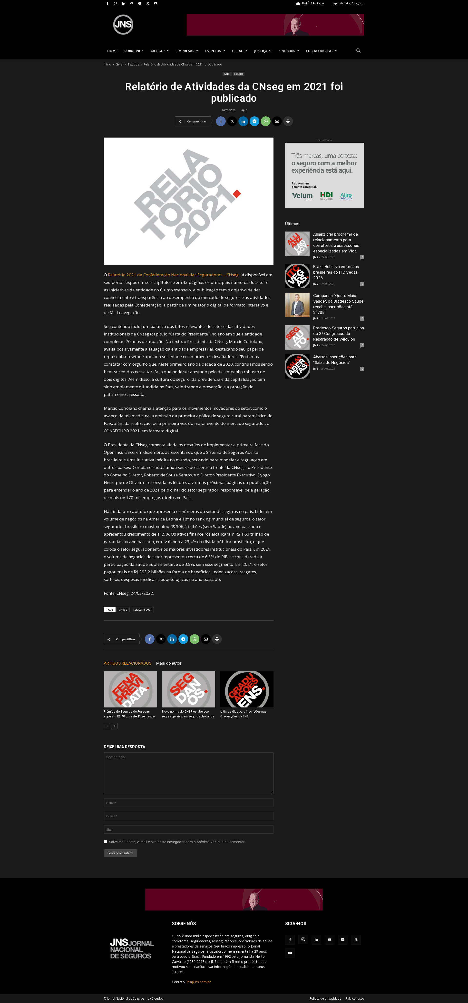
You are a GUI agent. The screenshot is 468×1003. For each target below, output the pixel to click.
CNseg (123, 609)
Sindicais (287, 50)
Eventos (213, 50)
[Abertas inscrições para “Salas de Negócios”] (297, 366)
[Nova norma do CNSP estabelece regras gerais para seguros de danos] (188, 689)
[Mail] (131, 3)
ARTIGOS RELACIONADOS (127, 663)
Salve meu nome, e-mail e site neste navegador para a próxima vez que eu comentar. (177, 842)
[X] (147, 3)
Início (107, 64)
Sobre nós (134, 50)
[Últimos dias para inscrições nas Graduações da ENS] (246, 689)
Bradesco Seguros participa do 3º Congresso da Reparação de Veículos (338, 333)
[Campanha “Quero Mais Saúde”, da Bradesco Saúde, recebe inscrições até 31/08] (297, 305)
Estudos (133, 64)
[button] (358, 51)
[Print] (288, 121)
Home (112, 50)
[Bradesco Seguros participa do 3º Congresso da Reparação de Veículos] (297, 337)
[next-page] (115, 726)
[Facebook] (107, 3)
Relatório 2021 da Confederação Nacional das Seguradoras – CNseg (173, 275)
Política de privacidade (325, 998)
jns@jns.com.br (198, 982)
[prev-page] (107, 726)
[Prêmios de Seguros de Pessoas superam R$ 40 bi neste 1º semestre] (130, 689)
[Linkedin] (123, 3)
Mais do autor (169, 663)
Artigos (158, 50)
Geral (237, 50)
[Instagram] (115, 3)
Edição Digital (319, 50)
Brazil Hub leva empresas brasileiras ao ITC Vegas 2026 (336, 272)
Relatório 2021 (142, 609)
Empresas (185, 50)
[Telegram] (139, 3)
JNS (315, 257)
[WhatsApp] (266, 121)
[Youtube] (155, 3)
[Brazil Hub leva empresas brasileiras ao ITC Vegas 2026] (297, 276)
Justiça (261, 50)
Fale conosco (355, 998)
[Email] (277, 121)
